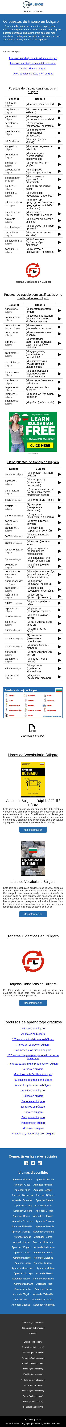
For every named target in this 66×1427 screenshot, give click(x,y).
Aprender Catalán (45, 1200)
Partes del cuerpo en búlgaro (33, 1044)
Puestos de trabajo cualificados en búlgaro (33, 58)
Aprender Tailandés (43, 1294)
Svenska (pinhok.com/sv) (33, 1391)
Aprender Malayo (45, 1268)
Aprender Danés (21, 1216)
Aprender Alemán (45, 1179)
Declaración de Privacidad (33, 1328)
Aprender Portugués (43, 1278)
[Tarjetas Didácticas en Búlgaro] (33, 977)
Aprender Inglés (22, 1252)
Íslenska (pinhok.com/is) (33, 1407)
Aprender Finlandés (22, 1226)
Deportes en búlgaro (33, 1101)
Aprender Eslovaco (43, 1216)
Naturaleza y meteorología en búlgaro (33, 1133)
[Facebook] (26, 1163)
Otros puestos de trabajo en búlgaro (33, 73)
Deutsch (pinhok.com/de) (33, 1347)
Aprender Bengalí (42, 1190)
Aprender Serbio (22, 1289)
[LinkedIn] (39, 1163)
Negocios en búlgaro (33, 1106)
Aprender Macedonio (22, 1268)
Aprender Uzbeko (21, 1304)
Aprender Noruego (23, 1273)
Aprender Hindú (21, 1242)
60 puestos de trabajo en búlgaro (33, 1079)
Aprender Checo (23, 1205)
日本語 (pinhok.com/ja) (33, 1374)
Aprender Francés (44, 1226)
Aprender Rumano (23, 1283)
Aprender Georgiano (43, 1231)
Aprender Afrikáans (22, 1179)
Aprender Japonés (43, 1257)
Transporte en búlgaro (33, 1122)
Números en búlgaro (33, 1028)
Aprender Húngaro (21, 1247)
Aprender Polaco (21, 1278)
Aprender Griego (22, 1236)
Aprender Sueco (43, 1289)
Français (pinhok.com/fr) (33, 1353)
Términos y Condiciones (33, 1323)
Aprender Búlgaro (12, 52)
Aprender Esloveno (22, 1221)
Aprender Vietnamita (43, 1304)
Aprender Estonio (45, 1221)
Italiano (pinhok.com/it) (33, 1369)
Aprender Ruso (44, 1283)
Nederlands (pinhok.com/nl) (33, 1380)
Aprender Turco (21, 1299)
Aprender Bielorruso (22, 1195)
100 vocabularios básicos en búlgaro (33, 1039)
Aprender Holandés (43, 1242)
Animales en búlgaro (33, 1034)
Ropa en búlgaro (33, 1112)
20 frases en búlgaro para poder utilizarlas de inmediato (33, 1057)
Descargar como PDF (33, 735)
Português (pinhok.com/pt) (33, 1358)
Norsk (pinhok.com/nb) (33, 1401)
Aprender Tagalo (21, 1294)
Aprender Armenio (42, 1184)
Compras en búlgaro (33, 1117)
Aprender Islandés (42, 1252)
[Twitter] (33, 1163)
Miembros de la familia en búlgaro (33, 1074)
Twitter (38, 1419)
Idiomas (27, 11)
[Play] (59, 104)
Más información (33, 829)
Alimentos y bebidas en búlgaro (33, 1085)
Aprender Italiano (22, 1257)
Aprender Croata (44, 1210)
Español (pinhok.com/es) (33, 1363)
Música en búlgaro (33, 1128)
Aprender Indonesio (44, 1247)
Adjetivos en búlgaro (33, 1090)
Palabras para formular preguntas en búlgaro (33, 1063)
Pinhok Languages (22, 1423)
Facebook (29, 1419)
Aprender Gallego (21, 1231)
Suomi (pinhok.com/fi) (33, 1385)
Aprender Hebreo (43, 1236)
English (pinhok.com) (33, 1342)
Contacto (38, 11)
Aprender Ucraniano (42, 1299)
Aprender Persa (44, 1273)
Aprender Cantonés (22, 1200)
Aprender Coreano (22, 1210)
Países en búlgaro (33, 1096)
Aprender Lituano (43, 1263)
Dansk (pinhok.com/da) (33, 1396)
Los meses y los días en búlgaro (33, 1050)
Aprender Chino (43, 1205)
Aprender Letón (23, 1263)
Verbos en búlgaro (33, 1069)
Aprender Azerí (22, 1190)
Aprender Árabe (22, 1184)
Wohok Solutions (52, 1423)
